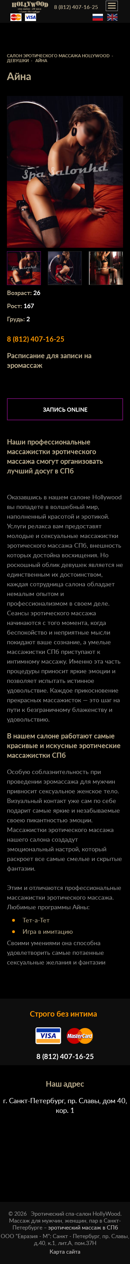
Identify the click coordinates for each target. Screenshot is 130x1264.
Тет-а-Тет (36, 921)
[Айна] (24, 268)
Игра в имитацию (48, 932)
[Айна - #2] (106, 268)
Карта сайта (65, 1252)
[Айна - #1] (65, 268)
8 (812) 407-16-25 (76, 7)
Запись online (65, 410)
